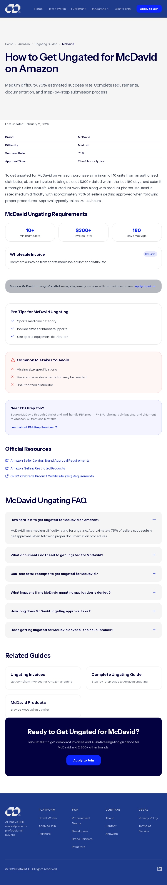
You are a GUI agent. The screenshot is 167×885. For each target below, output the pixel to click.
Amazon (24, 44)
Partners (45, 833)
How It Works (57, 8)
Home (38, 8)
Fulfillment (78, 8)
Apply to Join (149, 8)
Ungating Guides (46, 44)
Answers (111, 833)
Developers (80, 831)
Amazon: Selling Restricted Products (37, 468)
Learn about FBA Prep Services (32, 427)
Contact (111, 826)
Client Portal (123, 8)
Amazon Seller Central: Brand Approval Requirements (50, 460)
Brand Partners (82, 839)
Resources (98, 9)
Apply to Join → (145, 286)
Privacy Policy (148, 818)
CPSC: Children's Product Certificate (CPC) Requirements (52, 476)
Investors (78, 846)
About (109, 818)
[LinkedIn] (159, 869)
